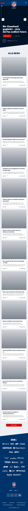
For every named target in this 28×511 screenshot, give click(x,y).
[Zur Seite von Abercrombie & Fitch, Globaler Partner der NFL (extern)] (6, 458)
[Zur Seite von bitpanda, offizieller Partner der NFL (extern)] (6, 444)
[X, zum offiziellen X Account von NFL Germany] (8, 495)
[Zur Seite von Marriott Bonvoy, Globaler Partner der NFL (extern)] (5, 471)
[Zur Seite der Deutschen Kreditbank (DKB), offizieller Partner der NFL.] (14, 440)
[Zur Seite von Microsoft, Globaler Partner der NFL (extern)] (12, 471)
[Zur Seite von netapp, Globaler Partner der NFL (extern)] (21, 471)
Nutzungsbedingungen (21, 502)
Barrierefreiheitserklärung (8, 504)
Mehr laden (14, 425)
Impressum (4, 502)
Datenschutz (11, 502)
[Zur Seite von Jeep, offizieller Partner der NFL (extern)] (11, 452)
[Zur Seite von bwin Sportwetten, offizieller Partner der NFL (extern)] (12, 444)
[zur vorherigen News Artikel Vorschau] (3, 19)
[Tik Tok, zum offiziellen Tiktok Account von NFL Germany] (16, 495)
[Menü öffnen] (26, 2)
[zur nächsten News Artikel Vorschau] (25, 19)
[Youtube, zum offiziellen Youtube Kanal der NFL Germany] (19, 495)
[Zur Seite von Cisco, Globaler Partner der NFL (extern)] (11, 467)
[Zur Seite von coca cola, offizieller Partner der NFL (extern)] (22, 444)
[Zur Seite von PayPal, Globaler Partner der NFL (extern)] (9, 475)
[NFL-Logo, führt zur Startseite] (14, 3)
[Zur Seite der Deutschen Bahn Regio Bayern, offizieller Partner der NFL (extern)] (19, 448)
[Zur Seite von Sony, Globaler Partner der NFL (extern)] (17, 475)
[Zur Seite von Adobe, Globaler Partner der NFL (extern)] (21, 458)
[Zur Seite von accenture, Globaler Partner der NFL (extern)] (13, 458)
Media (11, 490)
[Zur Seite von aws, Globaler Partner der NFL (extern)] (22, 462)
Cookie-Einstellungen (21, 504)
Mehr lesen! (6, 36)
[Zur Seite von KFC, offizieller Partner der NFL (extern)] (16, 452)
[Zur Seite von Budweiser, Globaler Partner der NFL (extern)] (5, 467)
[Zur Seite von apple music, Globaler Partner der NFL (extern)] (15, 462)
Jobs (15, 490)
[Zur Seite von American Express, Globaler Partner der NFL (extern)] (7, 462)
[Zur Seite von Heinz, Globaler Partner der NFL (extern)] (23, 467)
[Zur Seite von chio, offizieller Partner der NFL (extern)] (16, 444)
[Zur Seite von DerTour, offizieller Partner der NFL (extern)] (7, 448)
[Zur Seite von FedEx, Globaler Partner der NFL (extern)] (17, 467)
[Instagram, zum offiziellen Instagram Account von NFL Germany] (12, 495)
